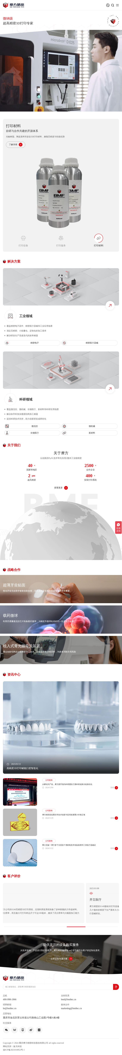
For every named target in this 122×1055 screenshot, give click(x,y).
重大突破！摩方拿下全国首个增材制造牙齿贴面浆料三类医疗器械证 (69, 841)
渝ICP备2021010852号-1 (14, 1046)
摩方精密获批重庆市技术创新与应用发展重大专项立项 (63, 811)
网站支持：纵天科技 (12, 1042)
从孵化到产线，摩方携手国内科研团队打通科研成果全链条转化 (67, 780)
